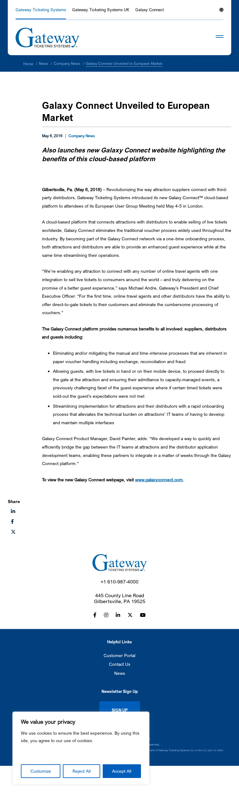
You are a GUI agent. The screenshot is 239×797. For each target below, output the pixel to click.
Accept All (121, 771)
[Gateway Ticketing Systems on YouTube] (143, 615)
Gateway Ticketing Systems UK (100, 10)
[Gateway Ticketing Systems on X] (13, 532)
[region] (80, 748)
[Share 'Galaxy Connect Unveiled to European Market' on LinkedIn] (13, 511)
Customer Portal (119, 655)
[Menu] (210, 38)
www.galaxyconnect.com (159, 479)
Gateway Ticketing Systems (41, 10)
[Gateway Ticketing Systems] (47, 37)
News (119, 673)
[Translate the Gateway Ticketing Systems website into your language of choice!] (221, 13)
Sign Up (120, 710)
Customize (40, 771)
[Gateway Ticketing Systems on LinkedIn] (118, 615)
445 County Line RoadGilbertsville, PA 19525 (119, 598)
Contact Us (119, 664)
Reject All (82, 771)
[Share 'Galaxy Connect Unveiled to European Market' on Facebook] (12, 521)
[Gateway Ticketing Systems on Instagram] (106, 615)
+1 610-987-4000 (119, 582)
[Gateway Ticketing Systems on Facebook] (94, 615)
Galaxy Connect (149, 10)
